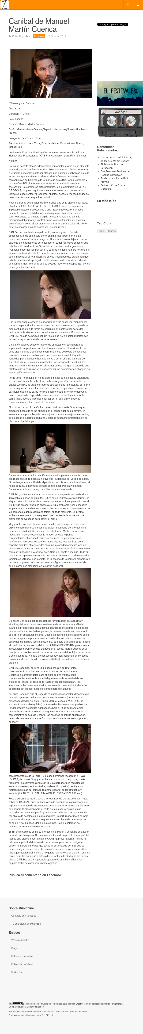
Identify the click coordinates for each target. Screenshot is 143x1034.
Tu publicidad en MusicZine (26, 923)
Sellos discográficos (22, 964)
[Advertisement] (115, 56)
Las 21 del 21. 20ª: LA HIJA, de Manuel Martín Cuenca (116, 159)
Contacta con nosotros (23, 915)
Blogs (14, 948)
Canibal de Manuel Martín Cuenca (39, 24)
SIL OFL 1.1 (47, 1015)
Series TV (16, 972)
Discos (112, 231)
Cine (101, 231)
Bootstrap (13, 1011)
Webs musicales (20, 940)
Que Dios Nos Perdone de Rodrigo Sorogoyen (115, 173)
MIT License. (81, 1011)
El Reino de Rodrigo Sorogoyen (112, 166)
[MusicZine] (5, 5)
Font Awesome (16, 1015)
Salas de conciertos (22, 956)
